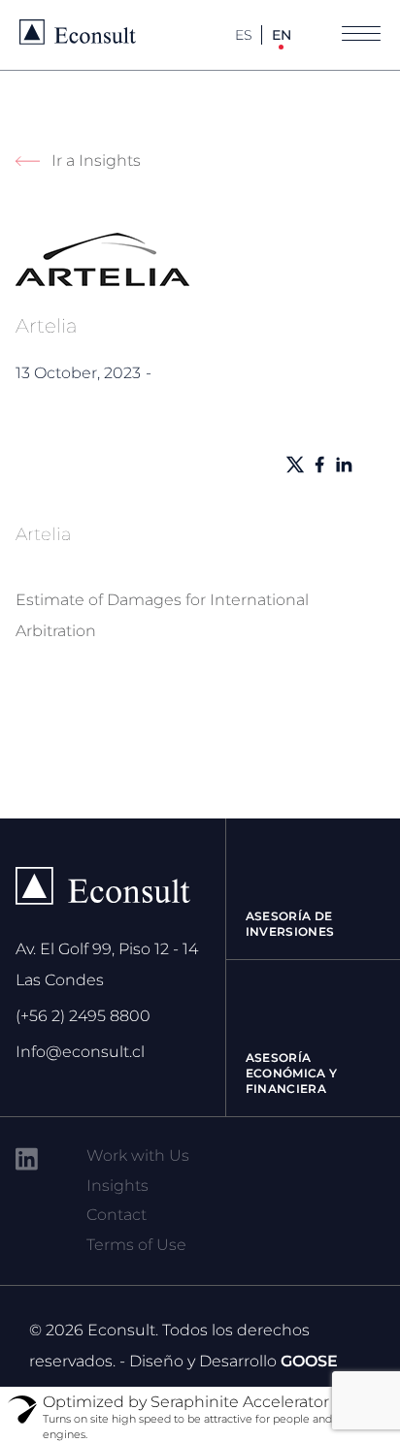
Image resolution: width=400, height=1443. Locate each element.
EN (281, 35)
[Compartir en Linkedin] (343, 464)
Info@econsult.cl (80, 1051)
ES (243, 35)
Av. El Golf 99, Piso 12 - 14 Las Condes (107, 964)
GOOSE (309, 1361)
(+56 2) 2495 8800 (83, 1016)
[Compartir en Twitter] (295, 464)
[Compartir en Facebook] (319, 464)
